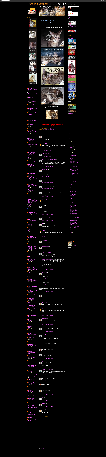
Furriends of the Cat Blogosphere (47, 259)
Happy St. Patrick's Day (31, 114)
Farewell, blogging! (31, 306)
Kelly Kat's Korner (31, 379)
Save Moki (29, 333)
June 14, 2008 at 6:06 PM (47, 315)
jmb (42, 223)
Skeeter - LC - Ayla (31, 319)
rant (51, 129)
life (48, 129)
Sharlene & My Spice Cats (32, 407)
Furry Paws (30, 323)
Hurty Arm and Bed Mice (32, 220)
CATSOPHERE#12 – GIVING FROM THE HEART (73, 210)
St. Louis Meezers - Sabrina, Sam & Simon (32, 418)
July (70, 152)
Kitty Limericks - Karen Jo (32, 290)
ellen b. (43, 382)
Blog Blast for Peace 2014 (32, 237)
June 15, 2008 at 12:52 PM (47, 406)
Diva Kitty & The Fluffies (32, 208)
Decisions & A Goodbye (31, 383)
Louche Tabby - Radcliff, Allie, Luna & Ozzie (32, 153)
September (71, 149)
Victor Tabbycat (30, 326)
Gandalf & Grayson (31, 305)
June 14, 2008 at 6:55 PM (47, 331)
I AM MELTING (72, 186)
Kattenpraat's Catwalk (32, 411)
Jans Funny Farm (44, 169)
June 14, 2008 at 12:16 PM (47, 202)
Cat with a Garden (31, 298)
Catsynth (29, 92)
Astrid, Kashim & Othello (32, 422)
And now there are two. (31, 380)
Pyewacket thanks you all (32, 345)
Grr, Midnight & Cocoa (32, 415)
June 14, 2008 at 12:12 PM (47, 196)
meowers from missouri (32, 227)
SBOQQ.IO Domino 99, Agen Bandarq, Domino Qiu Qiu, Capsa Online (32, 201)
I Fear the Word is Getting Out (33, 280)
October (71, 147)
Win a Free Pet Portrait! (31, 348)
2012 (70, 136)
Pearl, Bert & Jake (31, 337)
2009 (70, 141)
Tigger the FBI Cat (31, 398)
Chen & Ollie (30, 329)
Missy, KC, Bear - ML (31, 301)
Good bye (29, 338)
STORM (46, 108)
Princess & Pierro (31, 239)
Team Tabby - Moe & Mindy (33, 160)
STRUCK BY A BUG (73, 184)
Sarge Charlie (44, 376)
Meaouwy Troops (31, 386)
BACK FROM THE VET (74, 155)
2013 (70, 135)
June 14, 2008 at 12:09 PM (47, 188)
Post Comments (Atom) (47, 444)
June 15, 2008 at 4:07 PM (47, 413)
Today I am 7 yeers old (31, 240)
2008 (70, 143)
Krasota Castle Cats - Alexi (32, 263)
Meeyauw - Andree (31, 97)
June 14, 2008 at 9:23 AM (47, 166)
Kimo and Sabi (44, 240)
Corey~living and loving (46, 217)
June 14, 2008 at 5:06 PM (47, 291)
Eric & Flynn (30, 390)
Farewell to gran (30, 260)
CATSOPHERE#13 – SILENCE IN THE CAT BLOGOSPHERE (74, 188)
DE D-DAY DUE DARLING (74, 156)
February (71, 234)
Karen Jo (43, 409)
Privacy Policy (30, 244)
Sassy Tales (30, 351)
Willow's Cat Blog (31, 267)
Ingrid (43, 347)
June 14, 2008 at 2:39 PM (47, 249)
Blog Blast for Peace (31, 135)
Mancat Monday (30, 391)
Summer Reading (30, 317)
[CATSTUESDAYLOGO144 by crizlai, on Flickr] (72, 26)
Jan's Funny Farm (31, 130)
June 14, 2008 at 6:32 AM (47, 150)
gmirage (43, 361)
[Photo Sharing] (52, 22)
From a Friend (30, 288)
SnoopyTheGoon (44, 318)
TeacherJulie (44, 230)
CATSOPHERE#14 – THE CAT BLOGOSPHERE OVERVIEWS (74, 170)
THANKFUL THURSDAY (32, 101)
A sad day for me (30, 190)
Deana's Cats (30, 156)
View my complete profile (75, 244)
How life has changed (31, 165)
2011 (70, 138)
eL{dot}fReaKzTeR (31, 405)
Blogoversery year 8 (31, 216)
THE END (29, 122)
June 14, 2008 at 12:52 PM (47, 220)
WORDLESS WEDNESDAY (32, 174)
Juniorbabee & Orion (31, 212)
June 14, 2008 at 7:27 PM (47, 345)
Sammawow (30, 256)
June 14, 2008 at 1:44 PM (47, 243)
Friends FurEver (31, 88)
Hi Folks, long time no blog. (32, 213)
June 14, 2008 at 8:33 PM (47, 358)
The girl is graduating (31, 157)
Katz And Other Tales (31, 414)
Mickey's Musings (31, 104)
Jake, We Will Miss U (31, 371)
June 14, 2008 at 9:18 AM (47, 156)
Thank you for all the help (32, 295)
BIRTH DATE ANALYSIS (74, 219)
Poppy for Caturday (31, 98)
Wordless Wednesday (31, 299)
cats (43, 129)
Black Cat (29, 219)
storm (53, 129)
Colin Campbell (44, 199)
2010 (70, 139)
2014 (70, 133)
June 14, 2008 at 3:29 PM (47, 278)
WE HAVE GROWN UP (73, 220)
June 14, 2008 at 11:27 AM (47, 176)
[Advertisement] (32, 430)
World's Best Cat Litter (31, 357)
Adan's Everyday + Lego (32, 184)
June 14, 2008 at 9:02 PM (47, 366)
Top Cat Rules (30, 344)
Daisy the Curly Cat (31, 276)
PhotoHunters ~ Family (31, 395)
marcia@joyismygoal (45, 246)
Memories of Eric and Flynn (46, 302)
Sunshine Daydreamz (31, 199)
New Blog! (29, 342)
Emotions (43, 236)
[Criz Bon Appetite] (72, 112)
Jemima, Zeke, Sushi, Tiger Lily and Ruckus (32, 420)
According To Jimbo (31, 243)
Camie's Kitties (30, 236)
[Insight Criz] (72, 105)
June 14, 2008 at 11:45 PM (47, 394)
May (70, 229)
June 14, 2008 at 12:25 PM (47, 214)
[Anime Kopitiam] (71, 113)
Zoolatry (29, 100)
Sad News (29, 205)
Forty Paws (30, 138)
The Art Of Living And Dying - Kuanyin (32, 366)
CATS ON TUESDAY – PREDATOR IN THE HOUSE (73, 206)
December (71, 144)
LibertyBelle (44, 294)
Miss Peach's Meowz (31, 173)
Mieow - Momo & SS (31, 259)
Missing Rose (30, 302)
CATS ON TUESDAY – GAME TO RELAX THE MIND (74, 223)
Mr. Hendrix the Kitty (31, 251)
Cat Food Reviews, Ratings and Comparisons (32, 374)
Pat (42, 135)
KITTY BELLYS (30, 229)
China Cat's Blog (31, 124)
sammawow (44, 403)
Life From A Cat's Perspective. (31, 193)
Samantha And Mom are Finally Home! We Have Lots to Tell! (32, 196)
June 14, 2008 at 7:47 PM (47, 351)
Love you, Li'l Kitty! (31, 257)
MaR (42, 397)
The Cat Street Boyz (31, 128)
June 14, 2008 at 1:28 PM (47, 237)
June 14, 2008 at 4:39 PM (47, 284)
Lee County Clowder (31, 279)
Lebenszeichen (30, 224)
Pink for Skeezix (30, 291)
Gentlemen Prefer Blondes (32, 341)
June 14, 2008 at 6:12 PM (47, 324)
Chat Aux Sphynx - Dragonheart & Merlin (32, 177)
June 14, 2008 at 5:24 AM (47, 140)
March (71, 232)
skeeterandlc (30, 320)
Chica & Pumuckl (31, 382)
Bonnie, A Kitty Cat (31, 327)
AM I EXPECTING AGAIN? (74, 217)
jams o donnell (44, 286)
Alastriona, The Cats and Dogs (47, 369)
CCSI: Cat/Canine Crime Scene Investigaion (32, 360)
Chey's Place (30, 412)
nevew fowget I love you (32, 233)
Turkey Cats (30, 402)
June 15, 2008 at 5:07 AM (47, 400)
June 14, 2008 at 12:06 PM (47, 182)
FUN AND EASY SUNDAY (74, 213)
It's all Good (30, 204)
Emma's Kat (30, 370)
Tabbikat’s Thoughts (31, 404)
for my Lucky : (30, 312)
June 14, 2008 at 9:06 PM (47, 374)
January (71, 235)
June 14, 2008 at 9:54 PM (47, 380)
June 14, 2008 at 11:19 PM (47, 386)
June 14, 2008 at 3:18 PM (47, 269)
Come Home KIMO (31, 330)
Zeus (28, 230)
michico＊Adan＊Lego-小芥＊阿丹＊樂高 (49, 159)
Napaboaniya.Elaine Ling (46, 153)
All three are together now (32, 110)
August (71, 150)
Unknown (43, 308)
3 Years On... (30, 154)
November (71, 146)
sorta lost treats (30, 273)
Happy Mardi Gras (31, 125)
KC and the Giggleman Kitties (46, 252)
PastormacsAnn (44, 272)
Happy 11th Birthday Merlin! (32, 178)
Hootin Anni (44, 334)
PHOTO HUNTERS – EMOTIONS (47, 20)
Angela (43, 205)
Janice (46, 129)
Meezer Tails (30, 164)
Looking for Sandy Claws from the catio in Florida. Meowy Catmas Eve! (33, 169)
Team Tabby (44, 388)
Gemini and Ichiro (45, 143)
